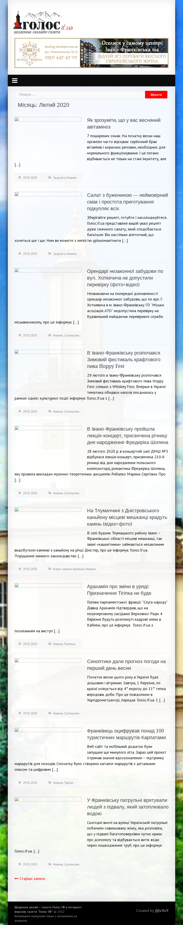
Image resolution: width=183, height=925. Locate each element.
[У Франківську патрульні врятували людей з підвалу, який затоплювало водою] (48, 821)
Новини (72, 178)
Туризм (68, 783)
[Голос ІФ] (43, 22)
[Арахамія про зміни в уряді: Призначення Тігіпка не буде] (48, 605)
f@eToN (161, 910)
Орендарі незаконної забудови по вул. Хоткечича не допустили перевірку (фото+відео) (125, 277)
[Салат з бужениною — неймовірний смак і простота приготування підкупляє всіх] (48, 211)
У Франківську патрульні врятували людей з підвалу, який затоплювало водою (127, 806)
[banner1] (91, 52)
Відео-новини (62, 569)
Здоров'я (59, 178)
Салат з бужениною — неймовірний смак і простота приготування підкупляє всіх (127, 201)
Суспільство (71, 335)
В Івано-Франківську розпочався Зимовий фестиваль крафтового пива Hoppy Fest (123, 359)
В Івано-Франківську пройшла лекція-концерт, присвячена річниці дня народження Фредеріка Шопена (127, 435)
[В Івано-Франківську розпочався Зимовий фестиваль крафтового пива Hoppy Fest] (48, 370)
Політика (69, 644)
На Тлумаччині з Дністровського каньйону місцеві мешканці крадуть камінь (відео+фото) (127, 517)
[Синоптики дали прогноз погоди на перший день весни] (48, 680)
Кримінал (79, 569)
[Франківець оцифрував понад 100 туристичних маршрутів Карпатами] (48, 743)
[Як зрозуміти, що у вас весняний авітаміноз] (48, 137)
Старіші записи (32, 878)
